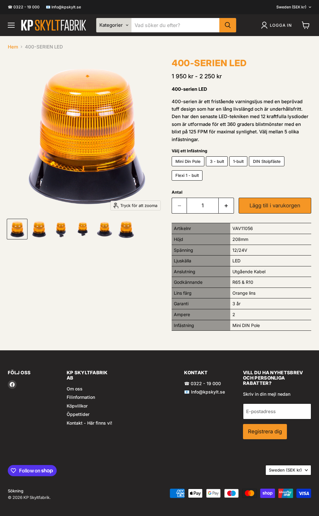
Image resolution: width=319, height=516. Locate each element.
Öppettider (78, 414)
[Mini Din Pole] (189, 168)
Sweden (291, 7)
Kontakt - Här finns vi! (89, 423)
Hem (13, 46)
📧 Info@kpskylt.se (63, 7)
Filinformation (81, 397)
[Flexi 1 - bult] (188, 182)
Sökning (15, 490)
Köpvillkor (77, 405)
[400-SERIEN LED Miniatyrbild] (17, 229)
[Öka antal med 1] (226, 206)
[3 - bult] (217, 168)
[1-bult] (239, 168)
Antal (177, 192)
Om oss (75, 388)
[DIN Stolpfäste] (267, 168)
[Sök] (227, 25)
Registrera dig (265, 431)
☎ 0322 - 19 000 (24, 7)
